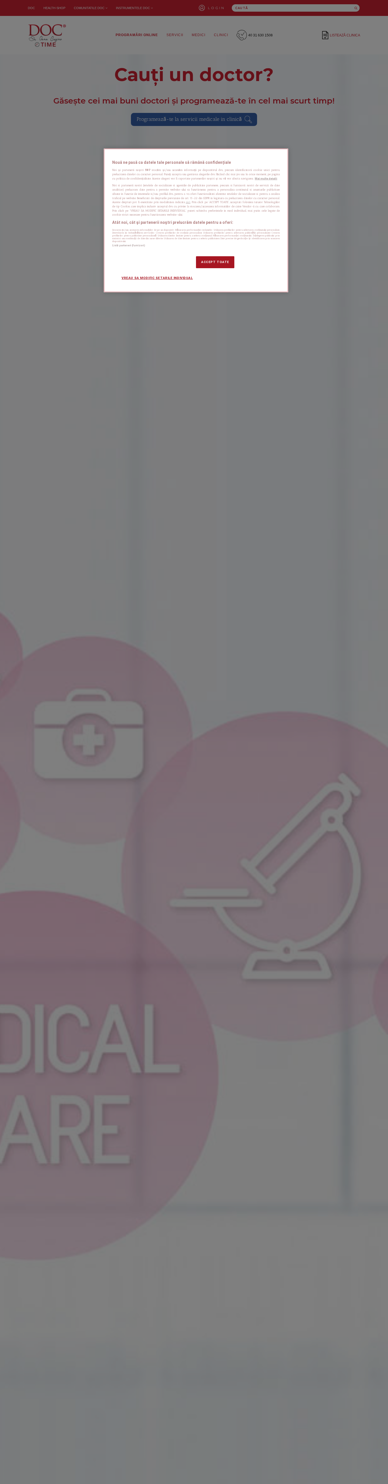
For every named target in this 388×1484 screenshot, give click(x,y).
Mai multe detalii (266, 178)
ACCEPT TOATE (215, 262)
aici (188, 202)
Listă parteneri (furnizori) (128, 245)
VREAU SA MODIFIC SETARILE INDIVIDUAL (157, 278)
